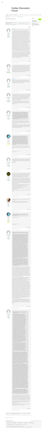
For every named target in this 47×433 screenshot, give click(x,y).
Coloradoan (11, 24)
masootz (9, 68)
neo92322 (14, 424)
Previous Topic (25, 413)
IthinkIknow (9, 97)
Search (33, 18)
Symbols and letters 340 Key (23, 424)
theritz (9, 176)
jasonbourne (8, 202)
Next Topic (28, 413)
